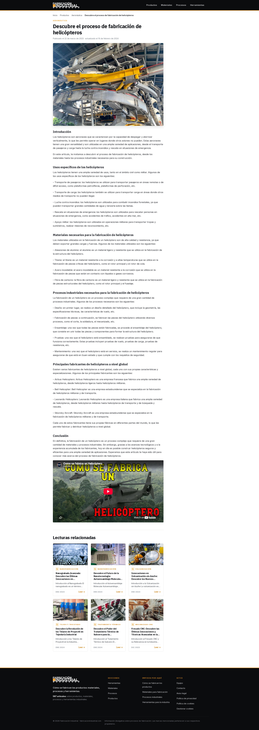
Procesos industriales (152, 697)
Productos (151, 5)
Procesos (181, 5)
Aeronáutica (77, 15)
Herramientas (197, 5)
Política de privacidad (186, 698)
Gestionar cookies (185, 708)
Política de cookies (185, 703)
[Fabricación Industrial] (66, 5)
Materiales (166, 5)
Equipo (180, 683)
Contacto (181, 688)
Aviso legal (181, 693)
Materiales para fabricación (155, 692)
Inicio (55, 15)
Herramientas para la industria (156, 702)
